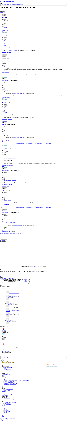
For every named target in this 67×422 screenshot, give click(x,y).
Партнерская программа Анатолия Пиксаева (7, 418)
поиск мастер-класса (12, 320)
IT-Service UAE (11, 303)
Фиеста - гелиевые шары (6, 346)
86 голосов (25, 280)
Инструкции (6, 410)
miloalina (7, 297)
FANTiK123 (4, 186)
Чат (3, 386)
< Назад (1, 12)
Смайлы (5, 408)
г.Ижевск (5, 112)
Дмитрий (3, 140)
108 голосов (25, 279)
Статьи (5, 368)
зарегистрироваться (17, 48)
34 (4, 132)
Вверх (3, 415)
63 (4, 107)
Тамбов (5, 27)
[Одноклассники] (9, 239)
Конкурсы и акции (7, 369)
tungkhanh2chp (8, 307)
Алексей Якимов (5, 80)
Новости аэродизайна (8, 367)
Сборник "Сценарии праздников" (10, 382)
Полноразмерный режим (8, 389)
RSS (3, 416)
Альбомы (3, 391)
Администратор (7, 398)
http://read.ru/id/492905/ (13, 50)
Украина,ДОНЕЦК (7, 200)
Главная (3, 364)
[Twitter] (8, 239)
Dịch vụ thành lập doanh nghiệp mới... (15, 306)
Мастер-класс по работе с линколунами (11, 383)
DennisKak (8, 321)
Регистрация (2, 240)
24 (4, 25)
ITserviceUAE (8, 304)
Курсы (3, 375)
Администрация (5, 395)
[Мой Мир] (10, 239)
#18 (3, 185)
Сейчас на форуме (7, 403)
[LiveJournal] (11, 239)
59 (4, 40)
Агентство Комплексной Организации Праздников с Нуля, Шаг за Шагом (16, 380)
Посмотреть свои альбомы (8, 394)
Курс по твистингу (30, 143)
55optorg (3, 335)
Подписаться (2, 276)
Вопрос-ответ (6, 407)
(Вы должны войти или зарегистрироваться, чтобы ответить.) (10, 233)
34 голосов (25, 282)
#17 (3, 166)
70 (4, 62)
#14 (3, 98)
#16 (3, 141)
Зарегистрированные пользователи (10, 402)
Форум (3, 371)
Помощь (3, 405)
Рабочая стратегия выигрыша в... (14, 296)
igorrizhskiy (4, 330)
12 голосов (25, 283)
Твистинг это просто (7, 379)
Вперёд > (6, 12)
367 (4, 84)
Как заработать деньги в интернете (10, 384)
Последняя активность (8, 404)
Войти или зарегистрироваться (7, 1)
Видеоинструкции (7, 411)
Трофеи (5, 412)
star (6, 231)
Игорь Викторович (5, 351)
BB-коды (5, 409)
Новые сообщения (7, 374)
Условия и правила (5, 420)
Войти (23, 48)
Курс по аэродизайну (20, 143)
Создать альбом (7, 393)
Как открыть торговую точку (9, 385)
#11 (2, 31)
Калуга (5, 45)
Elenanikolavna (4, 119)
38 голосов (25, 281)
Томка (3, 72)
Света (8, 186)
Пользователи (2, 284)
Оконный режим (7, 390)
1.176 (5, 128)
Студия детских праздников (9, 381)
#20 (3, 230)
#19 (3, 205)
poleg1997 (8, 311)
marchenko (4, 231)
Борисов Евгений (9, 419)
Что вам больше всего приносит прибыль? (7, 278)
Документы (35, 266)
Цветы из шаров (48, 143)
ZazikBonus (8, 300)
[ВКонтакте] (7, 239)
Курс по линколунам (39, 143)
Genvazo (3, 30)
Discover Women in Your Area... (14, 293)
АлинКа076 (4, 52)
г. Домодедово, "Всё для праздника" (10, 90)
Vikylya (3, 190)
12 (4, 194)
